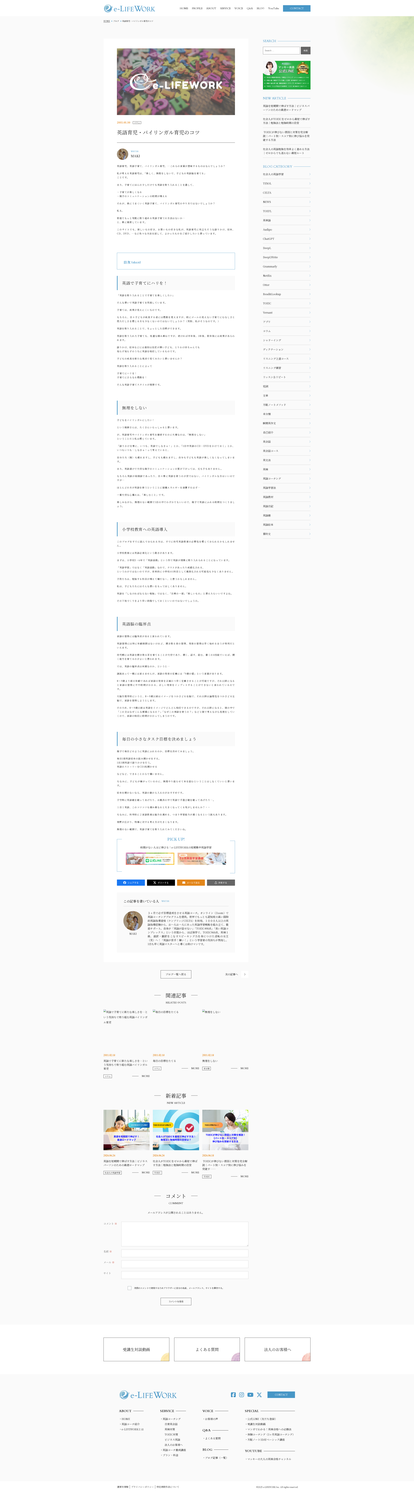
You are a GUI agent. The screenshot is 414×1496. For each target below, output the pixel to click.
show (136, 262)
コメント (110, 1223)
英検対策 (170, 1429)
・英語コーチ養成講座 (173, 1450)
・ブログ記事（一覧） (215, 1458)
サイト (107, 1273)
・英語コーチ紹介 (129, 1424)
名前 (108, 1251)
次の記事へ (231, 974)
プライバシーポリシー (142, 1486)
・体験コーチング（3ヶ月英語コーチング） (270, 1434)
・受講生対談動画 (255, 1424)
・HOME (124, 1419)
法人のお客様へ (277, 1349)
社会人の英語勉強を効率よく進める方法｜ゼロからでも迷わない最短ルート (286, 151)
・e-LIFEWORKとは (131, 1429)
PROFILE (197, 8)
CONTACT (297, 8)
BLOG (260, 8)
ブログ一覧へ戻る (176, 974)
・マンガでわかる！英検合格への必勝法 (268, 1429)
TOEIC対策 (171, 1434)
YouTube (273, 8)
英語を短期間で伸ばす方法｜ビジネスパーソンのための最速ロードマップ (286, 108)
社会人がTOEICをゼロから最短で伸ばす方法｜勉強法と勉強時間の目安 (286, 121)
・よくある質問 (211, 1438)
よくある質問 (207, 1349)
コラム (137, 122)
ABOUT (211, 8)
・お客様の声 (210, 1419)
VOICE (238, 8)
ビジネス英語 (172, 1439)
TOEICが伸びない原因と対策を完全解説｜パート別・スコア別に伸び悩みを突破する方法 (286, 136)
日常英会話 (171, 1424)
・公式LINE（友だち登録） (261, 1419)
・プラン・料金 (169, 1455)
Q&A (250, 8)
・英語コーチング (170, 1419)
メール (109, 1262)
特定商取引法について (168, 1486)
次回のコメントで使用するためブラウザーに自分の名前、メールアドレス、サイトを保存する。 (179, 1288)
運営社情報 (122, 1486)
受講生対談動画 (136, 1349)
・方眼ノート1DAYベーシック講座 (265, 1439)
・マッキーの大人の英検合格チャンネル (268, 1459)
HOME (184, 8)
